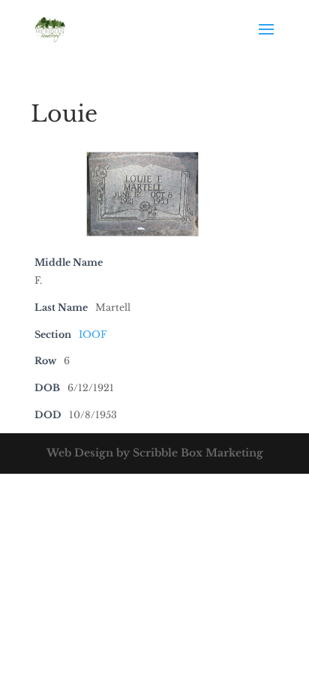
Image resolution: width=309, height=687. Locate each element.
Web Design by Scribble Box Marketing (154, 453)
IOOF (92, 334)
